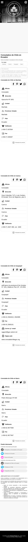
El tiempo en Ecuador (9, 453)
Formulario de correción (20, 142)
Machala (4, 64)
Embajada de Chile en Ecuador (11, 463)
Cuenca (9, 64)
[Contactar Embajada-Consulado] (26, 2)
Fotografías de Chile (9, 470)
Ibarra (21, 64)
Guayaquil (16, 64)
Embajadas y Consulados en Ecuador (13, 449)
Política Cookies (18, 536)
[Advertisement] (14, 38)
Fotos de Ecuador (8, 457)
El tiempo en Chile (8, 467)
